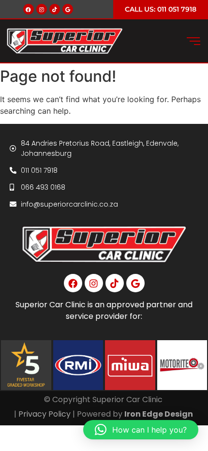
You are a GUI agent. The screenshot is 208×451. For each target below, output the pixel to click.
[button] (140, 429)
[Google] (67, 9)
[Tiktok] (54, 9)
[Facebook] (28, 9)
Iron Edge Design (159, 414)
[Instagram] (41, 9)
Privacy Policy (44, 414)
